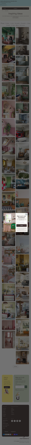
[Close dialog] (26, 214)
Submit (21, 225)
